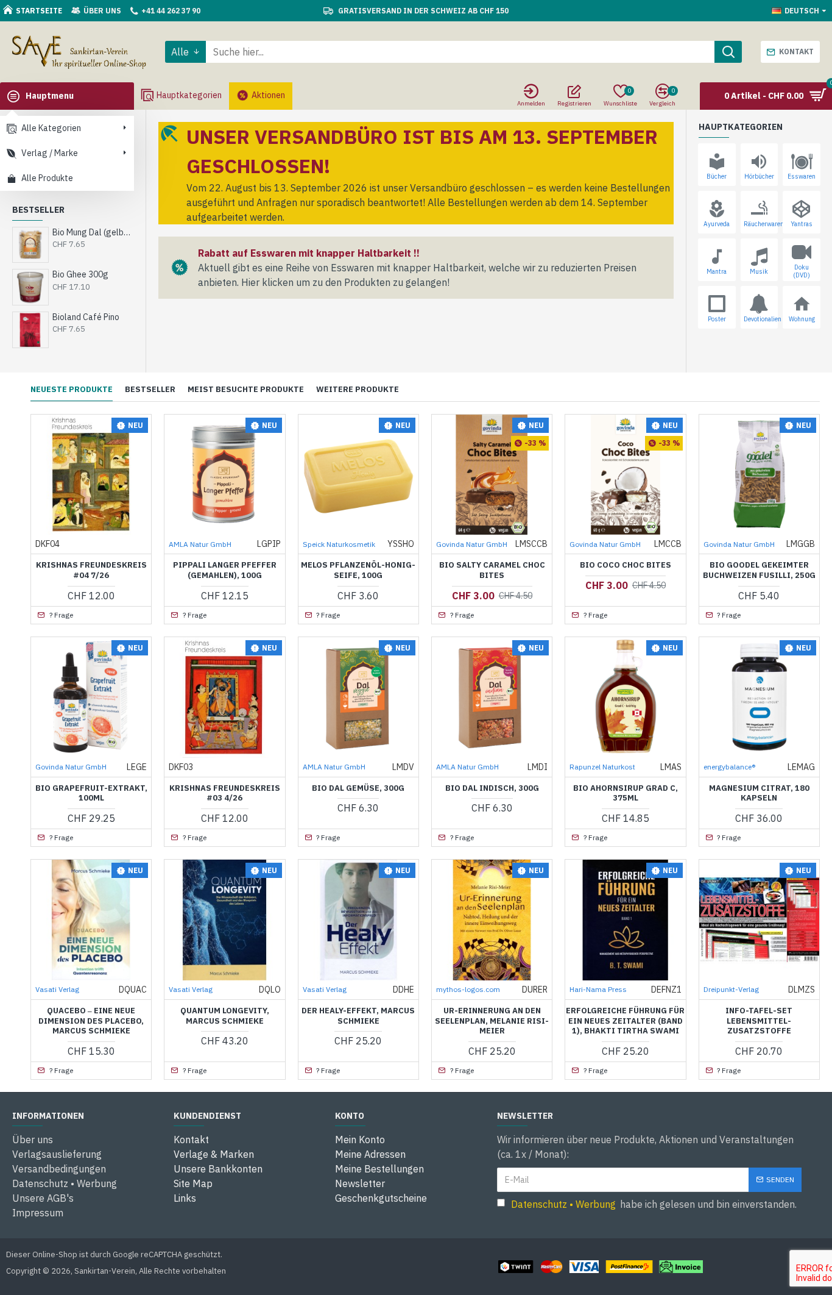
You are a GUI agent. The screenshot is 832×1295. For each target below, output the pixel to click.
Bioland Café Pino (85, 317)
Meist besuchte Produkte (246, 389)
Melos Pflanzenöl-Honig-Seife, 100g (358, 570)
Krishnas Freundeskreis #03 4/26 (224, 793)
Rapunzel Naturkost (602, 766)
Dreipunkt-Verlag (731, 989)
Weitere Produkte (357, 389)
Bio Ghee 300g (80, 274)
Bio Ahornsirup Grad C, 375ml (625, 793)
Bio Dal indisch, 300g (492, 788)
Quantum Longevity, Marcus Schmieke (224, 1016)
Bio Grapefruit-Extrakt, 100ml (91, 793)
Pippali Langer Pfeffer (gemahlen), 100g (225, 570)
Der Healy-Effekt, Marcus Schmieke (358, 1016)
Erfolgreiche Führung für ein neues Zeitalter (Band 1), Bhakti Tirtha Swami (625, 1021)
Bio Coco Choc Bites (625, 565)
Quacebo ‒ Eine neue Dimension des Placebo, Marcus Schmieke (91, 1021)
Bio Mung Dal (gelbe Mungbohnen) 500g (92, 232)
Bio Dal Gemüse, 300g (358, 788)
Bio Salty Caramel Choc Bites (492, 570)
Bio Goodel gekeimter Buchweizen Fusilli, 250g (759, 570)
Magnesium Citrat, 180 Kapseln (759, 793)
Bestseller (150, 389)
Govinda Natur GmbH (471, 544)
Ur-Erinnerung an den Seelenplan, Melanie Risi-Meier (492, 1021)
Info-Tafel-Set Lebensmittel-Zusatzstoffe (758, 1021)
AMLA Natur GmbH (200, 544)
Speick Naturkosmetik (339, 544)
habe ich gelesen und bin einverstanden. (654, 1204)
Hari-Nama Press (598, 989)
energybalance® (729, 766)
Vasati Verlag (57, 989)
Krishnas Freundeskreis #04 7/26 (91, 570)
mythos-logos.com (468, 989)
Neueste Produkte (71, 389)
